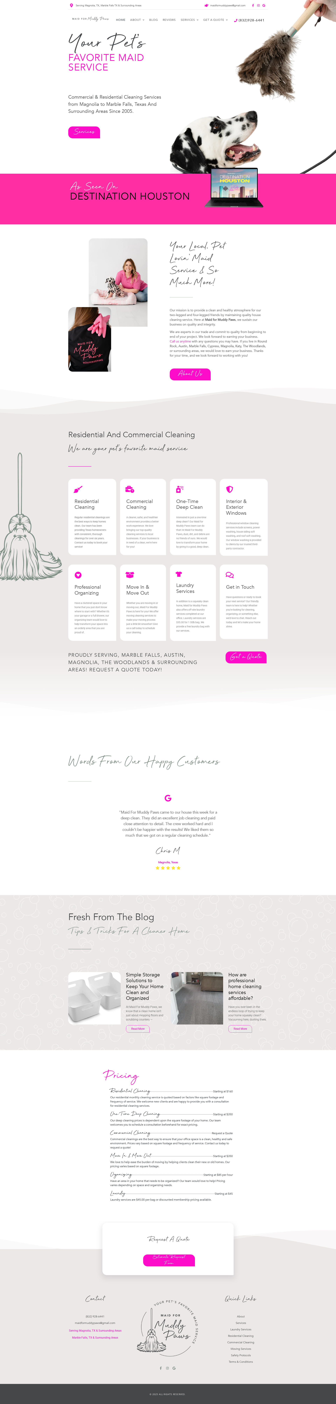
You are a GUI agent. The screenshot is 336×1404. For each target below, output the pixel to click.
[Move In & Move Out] (129, 575)
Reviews (169, 20)
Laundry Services (185, 588)
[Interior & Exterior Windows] (229, 489)
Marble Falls (197, 346)
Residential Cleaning (87, 504)
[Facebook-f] (253, 5)
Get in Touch (240, 587)
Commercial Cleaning (139, 504)
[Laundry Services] (178, 574)
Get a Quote (213, 20)
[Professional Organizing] (78, 575)
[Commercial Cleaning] (129, 489)
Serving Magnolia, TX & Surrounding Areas (95, 1330)
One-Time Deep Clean (189, 504)
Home (120, 20)
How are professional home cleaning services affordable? (244, 987)
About (135, 20)
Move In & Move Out (137, 590)
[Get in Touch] (229, 575)
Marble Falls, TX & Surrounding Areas (95, 1337)
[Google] (263, 5)
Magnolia (227, 346)
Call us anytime (180, 341)
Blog (153, 20)
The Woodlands (254, 346)
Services (188, 20)
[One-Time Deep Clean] (179, 489)
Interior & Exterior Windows (236, 507)
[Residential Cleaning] (78, 489)
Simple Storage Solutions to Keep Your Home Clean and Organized (145, 987)
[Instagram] (258, 5)
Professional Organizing (88, 590)
